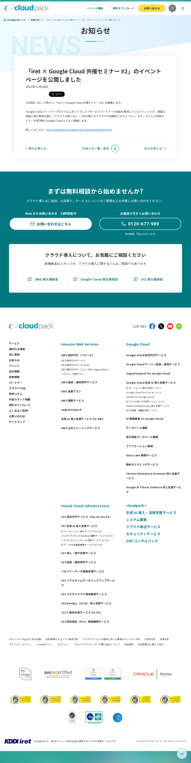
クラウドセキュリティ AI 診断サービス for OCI (85, 540)
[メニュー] (183, 8)
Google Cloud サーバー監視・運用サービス (153, 364)
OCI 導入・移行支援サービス (78, 553)
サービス (14, 343)
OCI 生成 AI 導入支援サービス (79, 526)
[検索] (172, 8)
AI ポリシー (64, 644)
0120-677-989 (143, 223)
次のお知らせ (153, 148)
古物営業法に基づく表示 (150, 644)
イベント (14, 365)
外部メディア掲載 (19, 399)
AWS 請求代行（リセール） (78, 355)
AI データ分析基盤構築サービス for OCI (81, 545)
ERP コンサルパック (142, 540)
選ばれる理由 (17, 349)
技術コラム (15, 393)
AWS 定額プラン (71, 391)
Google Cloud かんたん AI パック (144, 392)
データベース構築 (136, 428)
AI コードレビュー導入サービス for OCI (81, 531)
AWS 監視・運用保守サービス (79, 382)
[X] (161, 326)
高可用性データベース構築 (142, 437)
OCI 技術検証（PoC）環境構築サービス (85, 621)
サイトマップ (17, 421)
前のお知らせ (38, 148)
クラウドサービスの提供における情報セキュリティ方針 (111, 639)
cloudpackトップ (16, 19)
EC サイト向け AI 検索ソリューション (145, 401)
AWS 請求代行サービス (73, 360)
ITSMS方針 (150, 639)
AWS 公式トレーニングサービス (80, 428)
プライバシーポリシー (20, 644)
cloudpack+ (136, 505)
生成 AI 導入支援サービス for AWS (82, 419)
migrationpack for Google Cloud (148, 373)
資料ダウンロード (123, 8)
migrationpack (71, 409)
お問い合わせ (152, 8)
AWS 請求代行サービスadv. (75, 365)
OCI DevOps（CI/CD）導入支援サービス (86, 603)
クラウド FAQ (17, 388)
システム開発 (136, 519)
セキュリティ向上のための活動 (25, 639)
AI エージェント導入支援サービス (143, 388)
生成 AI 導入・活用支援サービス (151, 512)
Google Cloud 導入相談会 (99, 279)
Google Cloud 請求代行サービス (146, 355)
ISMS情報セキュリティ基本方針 (62, 639)
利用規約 (129, 644)
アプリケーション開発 (139, 446)
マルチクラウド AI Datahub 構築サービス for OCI (87, 536)
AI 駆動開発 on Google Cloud (144, 418)
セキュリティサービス (143, 533)
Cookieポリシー (45, 644)
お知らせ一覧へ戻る (95, 148)
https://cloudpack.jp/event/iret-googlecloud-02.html (79, 130)
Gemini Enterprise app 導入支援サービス (147, 406)
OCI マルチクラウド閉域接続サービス (84, 594)
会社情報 (14, 371)
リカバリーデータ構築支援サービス (82, 571)
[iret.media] (179, 326)
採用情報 (14, 377)
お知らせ (35, 19)
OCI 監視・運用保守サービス (78, 562)
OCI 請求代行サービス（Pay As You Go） (86, 517)
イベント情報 (95, 8)
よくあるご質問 (18, 410)
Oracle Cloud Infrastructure (85, 505)
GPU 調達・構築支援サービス (141, 410)
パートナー (15, 382)
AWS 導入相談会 (46, 279)
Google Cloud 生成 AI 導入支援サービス (151, 382)
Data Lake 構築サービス (141, 455)
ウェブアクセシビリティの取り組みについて (97, 644)
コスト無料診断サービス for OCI (81, 612)
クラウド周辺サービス (143, 526)
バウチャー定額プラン (72, 374)
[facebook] (152, 326)
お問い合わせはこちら (54, 223)
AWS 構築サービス (72, 400)
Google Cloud (137, 344)
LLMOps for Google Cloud (140, 397)
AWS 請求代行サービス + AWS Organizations (85, 369)
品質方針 (164, 639)
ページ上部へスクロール (186, 754)
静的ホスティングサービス (142, 464)
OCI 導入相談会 (152, 279)
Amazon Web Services (79, 344)
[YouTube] (170, 326)
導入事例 (14, 354)
